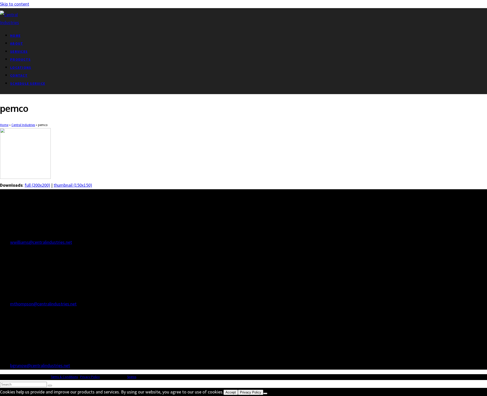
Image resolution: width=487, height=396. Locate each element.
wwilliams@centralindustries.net (41, 242)
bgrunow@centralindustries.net (40, 365)
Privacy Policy (90, 377)
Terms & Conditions (64, 377)
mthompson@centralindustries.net (43, 304)
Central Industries (23, 125)
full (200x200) (37, 185)
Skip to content (14, 4)
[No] (265, 393)
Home (4, 125)
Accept (230, 392)
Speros (131, 377)
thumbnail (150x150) (73, 185)
